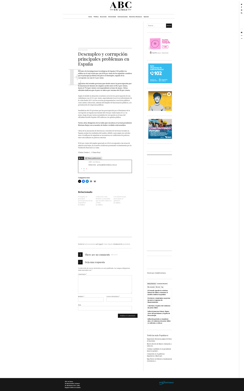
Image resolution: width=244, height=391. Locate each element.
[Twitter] (81, 169)
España (110, 244)
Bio (82, 158)
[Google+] (86, 169)
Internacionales (123, 16)
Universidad (112, 16)
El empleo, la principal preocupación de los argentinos (85, 200)
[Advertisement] (105, 35)
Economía (103, 16)
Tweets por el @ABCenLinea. (156, 273)
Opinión (146, 16)
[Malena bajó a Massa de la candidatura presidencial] (241, 38)
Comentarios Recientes (162, 283)
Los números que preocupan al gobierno (120, 199)
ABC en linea (94, 162)
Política (96, 16)
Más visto (158, 287)
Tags (162, 287)
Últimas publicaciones (94, 158)
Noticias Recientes (151, 283)
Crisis (105, 244)
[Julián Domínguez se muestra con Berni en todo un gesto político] (241, 35)
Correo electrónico (113, 296)
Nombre (81, 296)
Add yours (114, 254)
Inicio (90, 16)
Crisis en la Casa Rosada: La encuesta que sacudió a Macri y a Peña (104, 200)
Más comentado (151, 287)
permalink (126, 244)
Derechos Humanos (135, 16)
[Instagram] (83, 171)
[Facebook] (83, 169)
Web (79, 305)
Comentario (82, 274)
